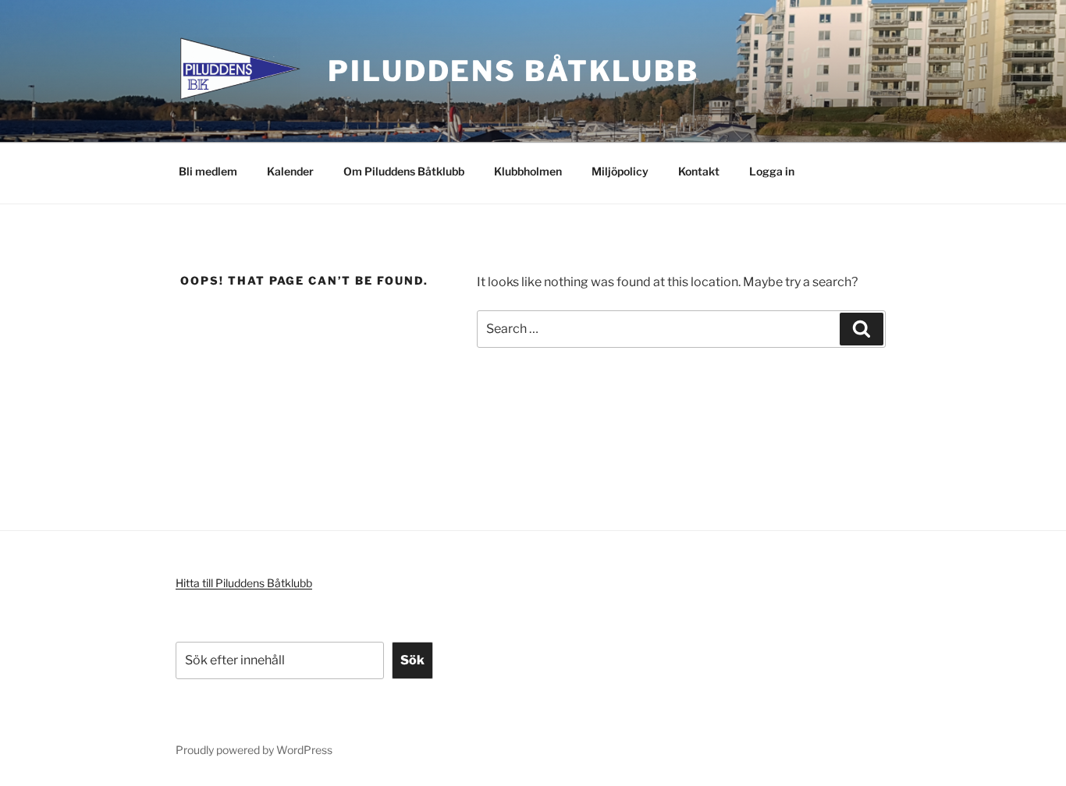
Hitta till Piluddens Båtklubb (244, 583)
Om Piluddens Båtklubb (403, 171)
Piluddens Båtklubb (513, 71)
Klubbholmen (528, 171)
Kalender (290, 171)
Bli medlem (208, 171)
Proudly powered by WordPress (254, 749)
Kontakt (699, 171)
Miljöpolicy (620, 171)
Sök (412, 660)
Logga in (771, 171)
